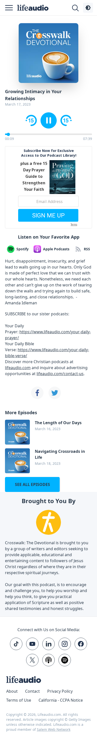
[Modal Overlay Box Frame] (48, 187)
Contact (32, 691)
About (12, 691)
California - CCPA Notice (61, 700)
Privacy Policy (60, 691)
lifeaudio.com (18, 367)
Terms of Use (18, 700)
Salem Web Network (53, 729)
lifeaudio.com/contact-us (60, 373)
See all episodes (32, 484)
